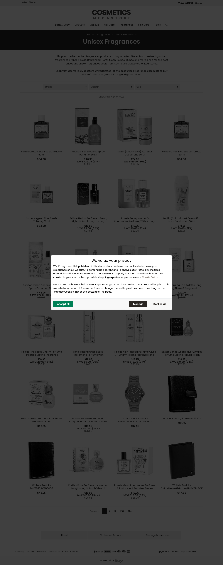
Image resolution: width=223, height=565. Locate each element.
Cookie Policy (150, 277)
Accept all (63, 304)
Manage (138, 304)
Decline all (159, 304)
